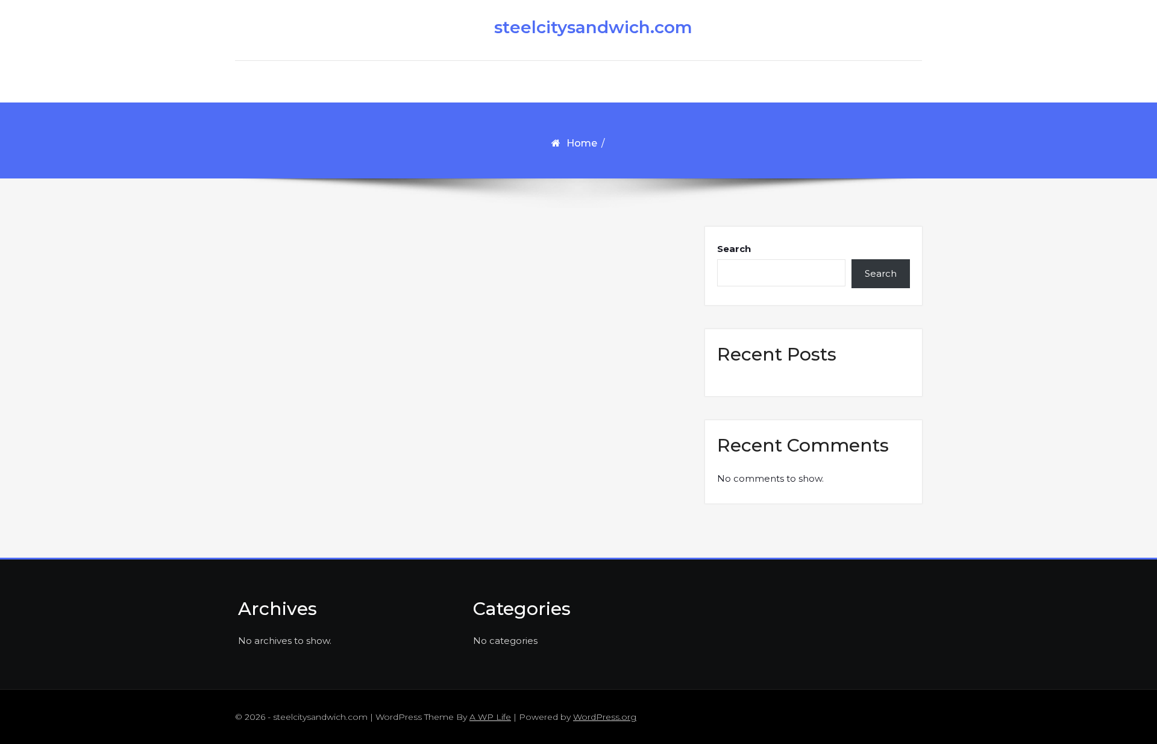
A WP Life (490, 716)
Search (734, 248)
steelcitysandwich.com (584, 27)
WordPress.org (604, 716)
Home (581, 143)
